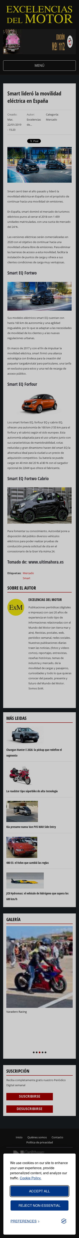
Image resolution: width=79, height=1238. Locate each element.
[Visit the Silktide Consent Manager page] (64, 1221)
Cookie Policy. (30, 1177)
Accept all (39, 1191)
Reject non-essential (39, 1205)
